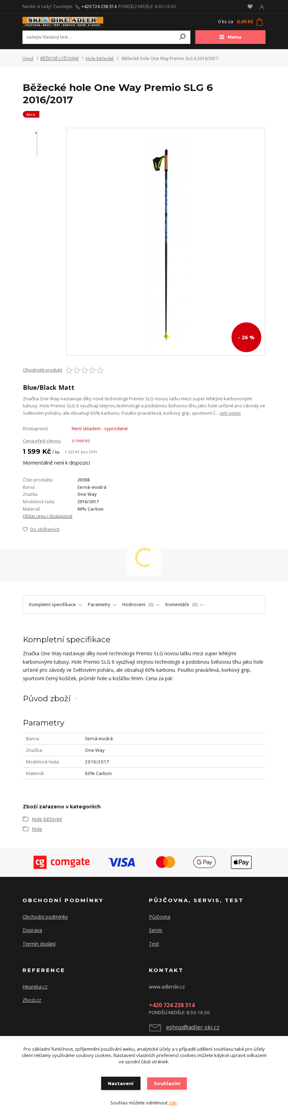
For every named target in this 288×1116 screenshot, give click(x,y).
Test (154, 943)
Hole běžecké (100, 58)
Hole (37, 829)
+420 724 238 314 (99, 6)
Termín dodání (38, 943)
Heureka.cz (34, 986)
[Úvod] (62, 22)
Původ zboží (47, 698)
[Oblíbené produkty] (250, 6)
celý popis (230, 413)
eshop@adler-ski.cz (193, 1027)
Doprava (32, 930)
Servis (155, 930)
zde (173, 1102)
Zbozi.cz (31, 1000)
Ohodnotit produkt (42, 370)
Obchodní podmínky (45, 916)
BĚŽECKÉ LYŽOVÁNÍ (59, 58)
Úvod (27, 58)
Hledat (183, 37)
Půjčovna (159, 916)
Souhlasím (167, 1083)
